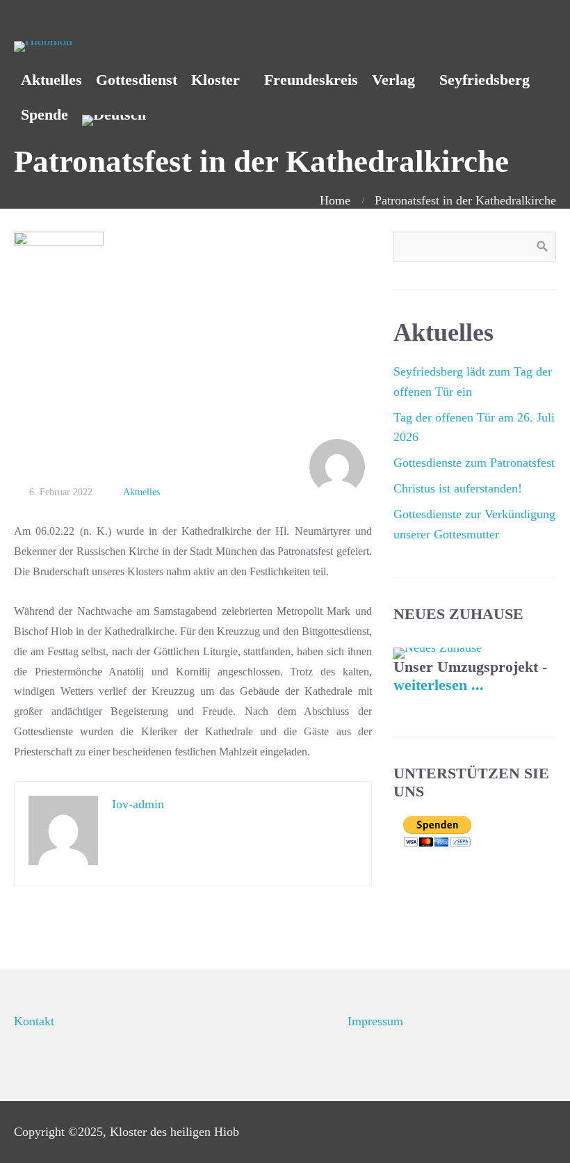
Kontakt (34, 1021)
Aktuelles (141, 491)
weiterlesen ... (438, 685)
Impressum (375, 1021)
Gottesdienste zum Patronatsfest (474, 463)
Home (335, 200)
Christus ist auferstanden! (457, 488)
